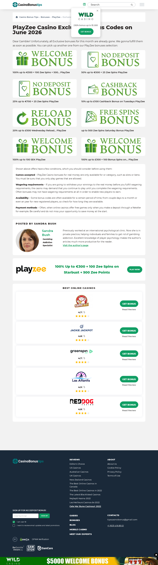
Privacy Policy (114, 472)
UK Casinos (75, 475)
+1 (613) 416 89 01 (115, 525)
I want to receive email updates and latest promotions (38, 525)
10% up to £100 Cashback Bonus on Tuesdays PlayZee (113, 101)
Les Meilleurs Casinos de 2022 (85, 502)
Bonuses (45, 17)
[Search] (131, 4)
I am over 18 (21, 522)
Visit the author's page (75, 245)
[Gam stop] (31, 548)
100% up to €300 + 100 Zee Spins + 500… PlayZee (41, 72)
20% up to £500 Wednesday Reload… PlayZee (39, 130)
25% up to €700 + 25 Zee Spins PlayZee (35, 101)
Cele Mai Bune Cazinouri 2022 (85, 506)
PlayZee (56, 17)
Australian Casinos (79, 472)
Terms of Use (113, 475)
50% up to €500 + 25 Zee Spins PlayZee (104, 72)
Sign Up (44, 516)
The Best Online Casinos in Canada (83, 485)
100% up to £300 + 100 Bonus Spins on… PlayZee (109, 159)
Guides (74, 515)
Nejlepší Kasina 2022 (80, 498)
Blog (73, 525)
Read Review (129, 309)
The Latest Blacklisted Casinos (85, 494)
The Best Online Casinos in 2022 (86, 490)
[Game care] (45, 548)
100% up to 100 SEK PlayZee (29, 159)
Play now (135, 269)
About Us (112, 464)
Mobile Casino (78, 529)
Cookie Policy (114, 468)
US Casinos (75, 468)
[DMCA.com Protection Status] (24, 539)
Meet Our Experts (81, 534)
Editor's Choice (77, 464)
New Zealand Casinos (80, 479)
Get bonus (86, 32)
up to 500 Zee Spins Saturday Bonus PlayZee (107, 130)
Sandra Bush (47, 233)
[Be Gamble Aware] (18, 548)
